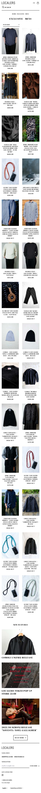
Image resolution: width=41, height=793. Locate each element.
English (4, 788)
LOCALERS (9, 780)
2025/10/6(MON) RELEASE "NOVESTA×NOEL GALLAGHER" (19, 729)
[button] (37, 2)
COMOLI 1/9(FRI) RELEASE (17, 657)
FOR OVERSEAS (19, 757)
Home (14, 14)
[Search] (3, 7)
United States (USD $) (16, 788)
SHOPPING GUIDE (7, 757)
